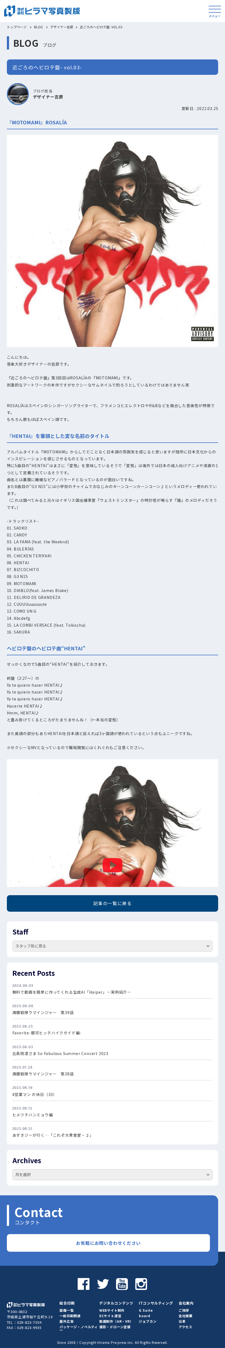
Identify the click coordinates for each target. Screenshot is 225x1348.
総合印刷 (67, 1303)
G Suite (146, 1310)
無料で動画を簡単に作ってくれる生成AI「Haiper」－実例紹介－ (71, 992)
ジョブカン (147, 1321)
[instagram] (141, 1283)
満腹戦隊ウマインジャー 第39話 (43, 1012)
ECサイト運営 (110, 1315)
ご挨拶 (184, 1310)
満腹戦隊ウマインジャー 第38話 (43, 1073)
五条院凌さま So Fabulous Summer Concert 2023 (60, 1053)
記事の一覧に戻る (112, 903)
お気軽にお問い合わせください (108, 1243)
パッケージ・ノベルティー (79, 1328)
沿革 (182, 1321)
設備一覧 (67, 1310)
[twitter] (103, 1283)
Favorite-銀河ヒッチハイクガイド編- (47, 1032)
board (144, 1315)
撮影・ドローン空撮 (115, 1326)
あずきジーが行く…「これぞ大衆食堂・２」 (53, 1135)
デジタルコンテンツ (116, 1303)
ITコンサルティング (156, 1303)
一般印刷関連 (70, 1315)
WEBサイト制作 (112, 1310)
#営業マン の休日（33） (34, 1094)
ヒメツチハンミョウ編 (32, 1114)
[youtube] (122, 1283)
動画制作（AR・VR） (116, 1321)
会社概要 (186, 1315)
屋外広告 (67, 1321)
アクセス (185, 1326)
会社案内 (186, 1303)
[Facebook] (84, 1283)
